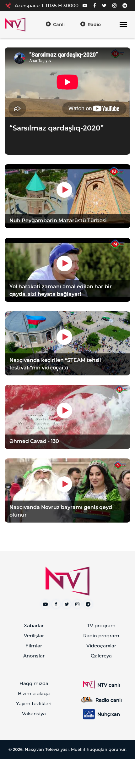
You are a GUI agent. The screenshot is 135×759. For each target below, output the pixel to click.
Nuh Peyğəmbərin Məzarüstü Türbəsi (58, 221)
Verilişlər (34, 636)
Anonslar (34, 656)
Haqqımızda (33, 683)
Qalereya (101, 656)
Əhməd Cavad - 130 (34, 441)
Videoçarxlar (101, 646)
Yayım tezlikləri (33, 703)
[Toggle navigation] (123, 25)
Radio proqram (101, 636)
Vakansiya (34, 714)
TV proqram (101, 626)
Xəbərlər (34, 626)
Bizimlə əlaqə (34, 693)
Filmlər (33, 646)
